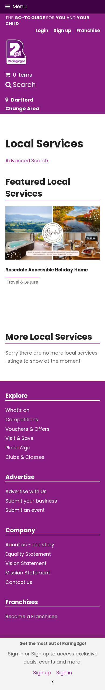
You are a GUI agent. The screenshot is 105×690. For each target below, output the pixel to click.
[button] (16, 6)
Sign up (42, 672)
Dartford (22, 99)
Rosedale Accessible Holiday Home (46, 270)
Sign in (64, 672)
